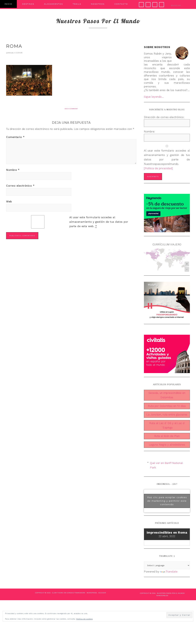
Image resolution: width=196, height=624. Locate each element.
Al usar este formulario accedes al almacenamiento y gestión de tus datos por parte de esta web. (98, 222)
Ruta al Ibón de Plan (167, 436)
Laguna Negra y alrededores (167, 444)
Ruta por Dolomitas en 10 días (167, 405)
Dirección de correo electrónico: (164, 117)
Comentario (15, 137)
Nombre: (149, 131)
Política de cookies (84, 619)
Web (9, 201)
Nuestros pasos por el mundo (98, 21)
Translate (172, 571)
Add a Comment (71, 109)
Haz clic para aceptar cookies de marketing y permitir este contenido (167, 501)
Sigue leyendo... (154, 96)
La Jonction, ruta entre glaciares (166, 414)
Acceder (102, 593)
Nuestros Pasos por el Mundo (171, 593)
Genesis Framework (76, 593)
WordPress (92, 593)
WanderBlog (162, 595)
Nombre (12, 169)
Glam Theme (57, 593)
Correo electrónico (20, 185)
